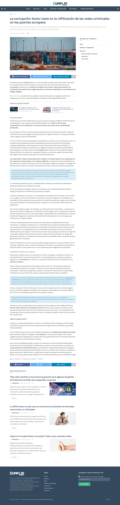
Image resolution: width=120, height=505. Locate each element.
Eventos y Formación (58, 9)
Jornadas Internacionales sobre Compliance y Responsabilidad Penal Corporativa (62, 109)
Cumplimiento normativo (29, 359)
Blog (45, 9)
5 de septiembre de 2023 (26, 111)
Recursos (73, 9)
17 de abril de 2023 (15, 33)
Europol (40, 359)
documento (16, 96)
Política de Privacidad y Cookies (45, 499)
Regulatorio (85, 59)
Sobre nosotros (86, 9)
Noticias (36, 9)
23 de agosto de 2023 (25, 383)
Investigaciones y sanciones (90, 54)
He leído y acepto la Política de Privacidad (91, 476)
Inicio (28, 9)
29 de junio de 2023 (25, 412)
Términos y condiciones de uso (29, 499)
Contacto (46, 490)
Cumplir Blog (15, 383)
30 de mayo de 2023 (25, 439)
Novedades (85, 56)
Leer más (14, 398)
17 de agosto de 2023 (58, 112)
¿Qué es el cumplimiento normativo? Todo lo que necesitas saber (41, 436)
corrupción (17, 359)
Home (11, 14)
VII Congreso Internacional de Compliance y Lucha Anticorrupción (29, 108)
